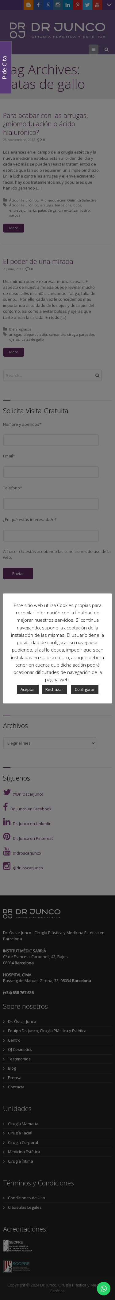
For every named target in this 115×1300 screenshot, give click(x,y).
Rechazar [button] (54, 689)
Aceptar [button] (28, 689)
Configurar (85, 689)
